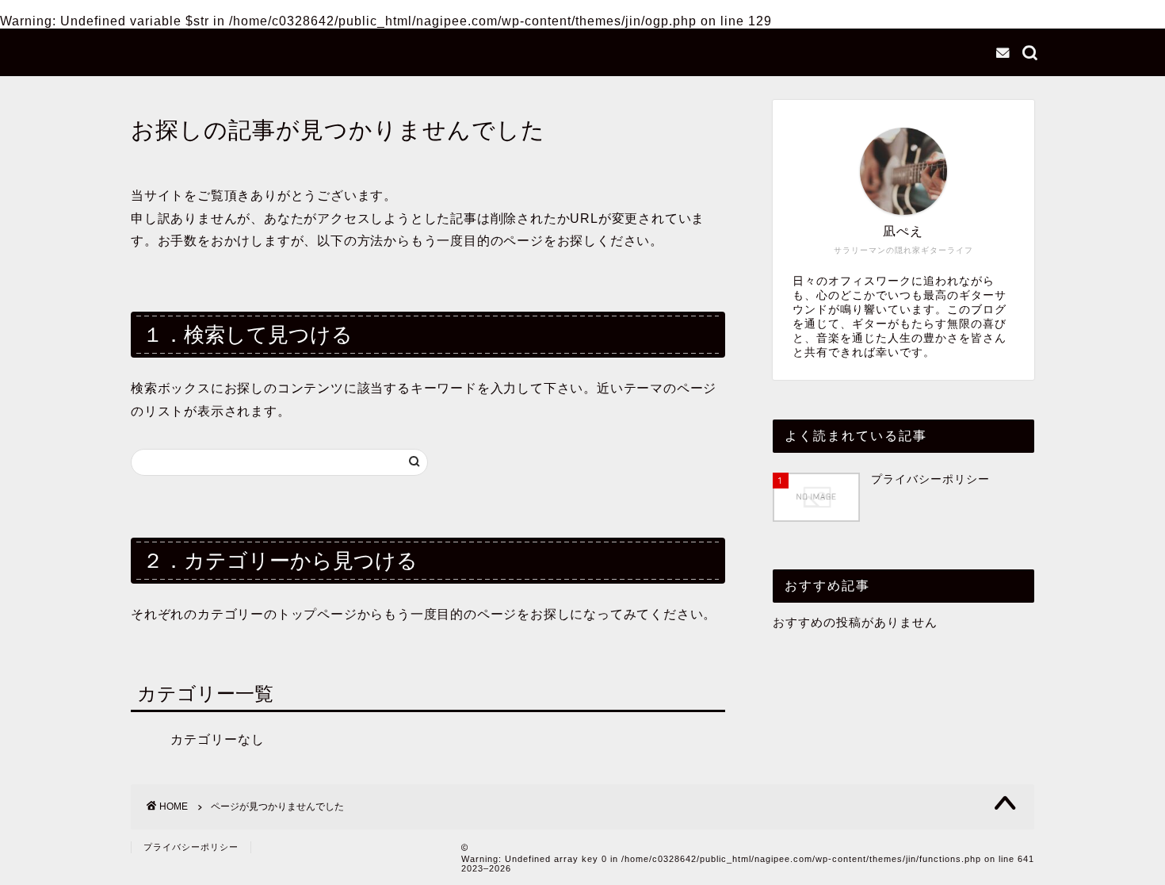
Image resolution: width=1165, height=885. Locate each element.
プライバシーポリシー (191, 847)
